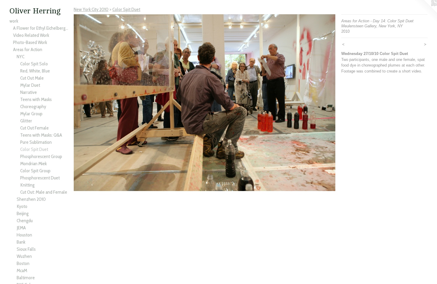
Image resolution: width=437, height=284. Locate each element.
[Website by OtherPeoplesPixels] (425, 12)
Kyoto (22, 206)
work (14, 21)
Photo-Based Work (30, 42)
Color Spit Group (35, 170)
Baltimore (26, 277)
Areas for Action (27, 49)
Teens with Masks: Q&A (41, 135)
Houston (24, 235)
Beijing (23, 213)
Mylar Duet (30, 85)
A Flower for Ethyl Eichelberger (41, 28)
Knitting (27, 185)
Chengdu (25, 220)
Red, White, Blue (35, 71)
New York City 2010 (91, 9)
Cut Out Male (32, 78)
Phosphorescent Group (41, 156)
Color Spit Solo (34, 64)
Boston (23, 263)
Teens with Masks (36, 99)
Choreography (33, 106)
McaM (22, 270)
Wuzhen (24, 256)
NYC (20, 56)
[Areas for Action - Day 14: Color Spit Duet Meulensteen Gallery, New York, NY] (204, 102)
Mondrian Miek (33, 163)
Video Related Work (31, 35)
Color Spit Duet (34, 149)
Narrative (28, 92)
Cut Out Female (34, 128)
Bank (21, 242)
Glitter (26, 121)
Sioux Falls (26, 249)
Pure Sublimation (36, 142)
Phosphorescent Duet (40, 178)
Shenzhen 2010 (31, 199)
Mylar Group (31, 113)
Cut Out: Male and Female (43, 192)
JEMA (21, 228)
